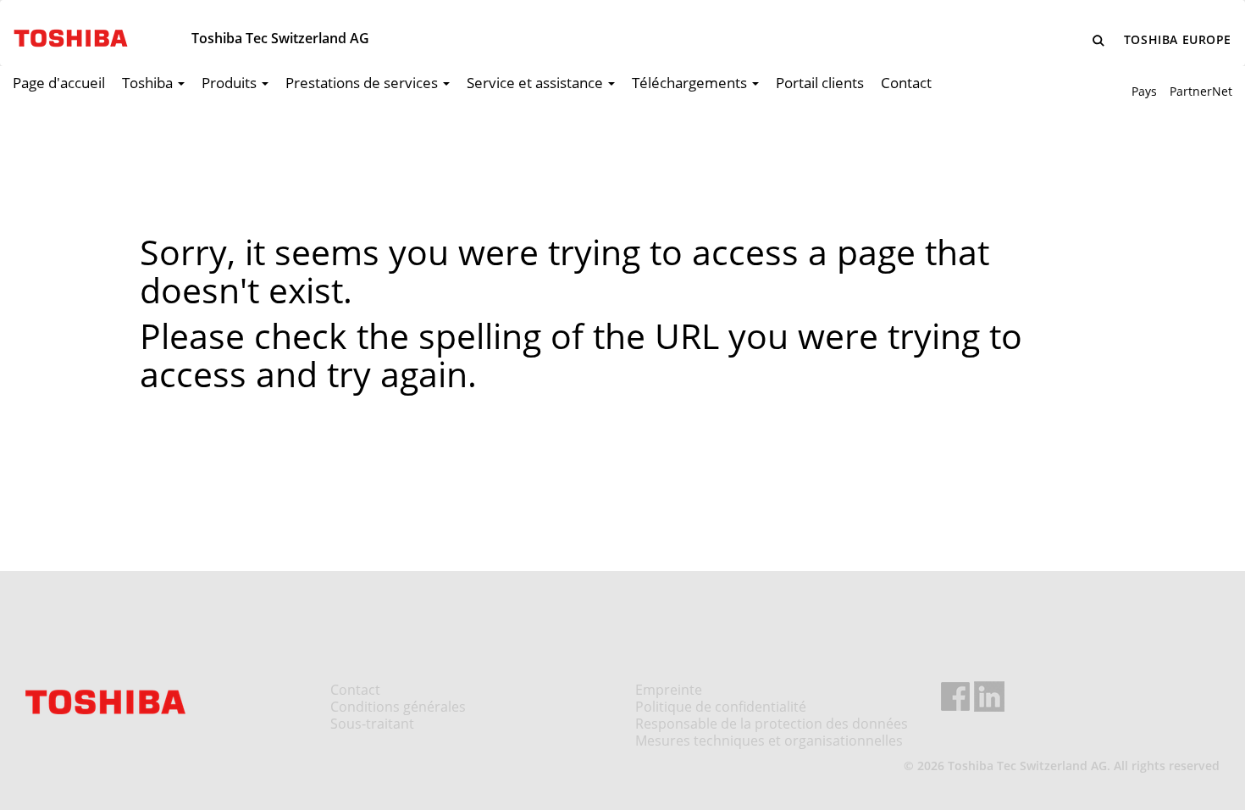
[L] (1098, 40)
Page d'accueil (59, 82)
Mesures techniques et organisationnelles (769, 740)
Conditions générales (398, 706)
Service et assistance (536, 82)
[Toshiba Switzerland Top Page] (64, 32)
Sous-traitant (372, 723)
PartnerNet (1201, 91)
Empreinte (668, 689)
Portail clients (820, 82)
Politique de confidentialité (720, 706)
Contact (906, 82)
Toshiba (149, 82)
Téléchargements (691, 82)
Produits (231, 82)
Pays (1144, 91)
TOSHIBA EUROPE (1177, 39)
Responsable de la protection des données (771, 723)
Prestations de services (363, 82)
